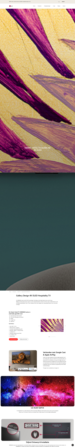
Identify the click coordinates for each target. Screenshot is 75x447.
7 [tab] (54, 336)
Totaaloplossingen (47, 6)
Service (64, 6)
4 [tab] (51, 336)
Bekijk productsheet (23, 339)
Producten (39, 6)
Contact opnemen (13, 339)
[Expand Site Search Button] (59, 1)
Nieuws (59, 6)
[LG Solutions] (11, 6)
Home (34, 6)
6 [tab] (53, 336)
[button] (73, 445)
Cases (54, 6)
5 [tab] (52, 336)
